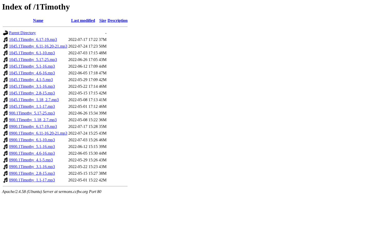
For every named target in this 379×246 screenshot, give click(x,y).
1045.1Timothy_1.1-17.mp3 (32, 106)
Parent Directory (22, 33)
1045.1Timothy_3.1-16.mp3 (32, 86)
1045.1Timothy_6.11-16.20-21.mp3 (38, 46)
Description (118, 20)
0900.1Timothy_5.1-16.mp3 (32, 146)
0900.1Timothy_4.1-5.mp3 (31, 160)
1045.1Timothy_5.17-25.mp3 (33, 59)
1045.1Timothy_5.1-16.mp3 (32, 66)
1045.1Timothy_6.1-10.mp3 (32, 53)
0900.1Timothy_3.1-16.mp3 (32, 166)
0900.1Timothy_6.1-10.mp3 (32, 140)
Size (102, 20)
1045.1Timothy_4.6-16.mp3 (32, 73)
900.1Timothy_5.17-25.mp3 (32, 113)
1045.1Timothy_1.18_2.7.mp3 (34, 100)
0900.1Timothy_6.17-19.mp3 (33, 126)
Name (38, 20)
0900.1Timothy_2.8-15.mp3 (32, 173)
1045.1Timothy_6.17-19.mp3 (33, 39)
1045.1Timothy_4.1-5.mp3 (31, 79)
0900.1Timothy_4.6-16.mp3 (32, 153)
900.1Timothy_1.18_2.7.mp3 (33, 120)
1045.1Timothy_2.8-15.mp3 (32, 93)
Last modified (83, 20)
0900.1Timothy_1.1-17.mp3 (32, 180)
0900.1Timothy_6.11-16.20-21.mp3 (38, 133)
